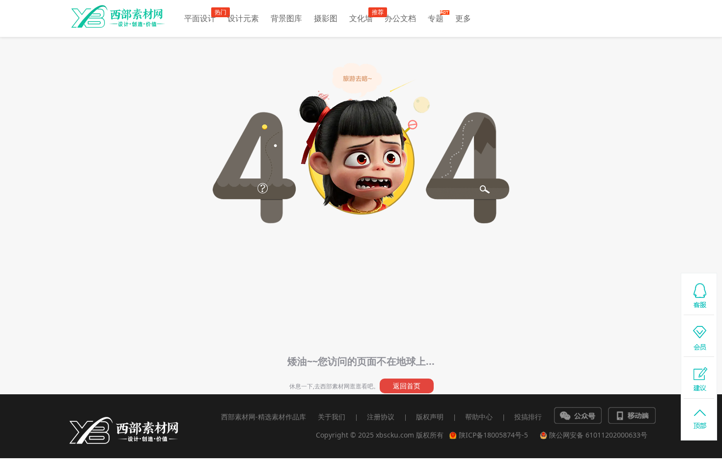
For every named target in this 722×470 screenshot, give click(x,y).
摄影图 (325, 18)
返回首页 (406, 385)
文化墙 (361, 18)
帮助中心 (479, 416)
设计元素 (243, 18)
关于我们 (331, 416)
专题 (436, 18)
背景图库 (286, 18)
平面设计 (200, 18)
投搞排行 (528, 416)
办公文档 (400, 18)
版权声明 (430, 416)
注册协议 (380, 416)
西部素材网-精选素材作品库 (263, 416)
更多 (463, 18)
